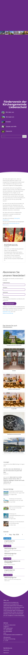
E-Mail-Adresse (6, 282)
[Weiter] (22, 534)
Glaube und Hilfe (11, 126)
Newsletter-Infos (6, 311)
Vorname (5, 287)
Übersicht (9, 131)
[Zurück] (5, 534)
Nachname (5, 292)
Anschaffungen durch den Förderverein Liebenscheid (11, 245)
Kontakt (8, 122)
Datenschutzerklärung (8, 313)
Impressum (6, 652)
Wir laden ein (10, 117)
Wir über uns (10, 112)
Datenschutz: (6, 297)
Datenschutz (6, 650)
